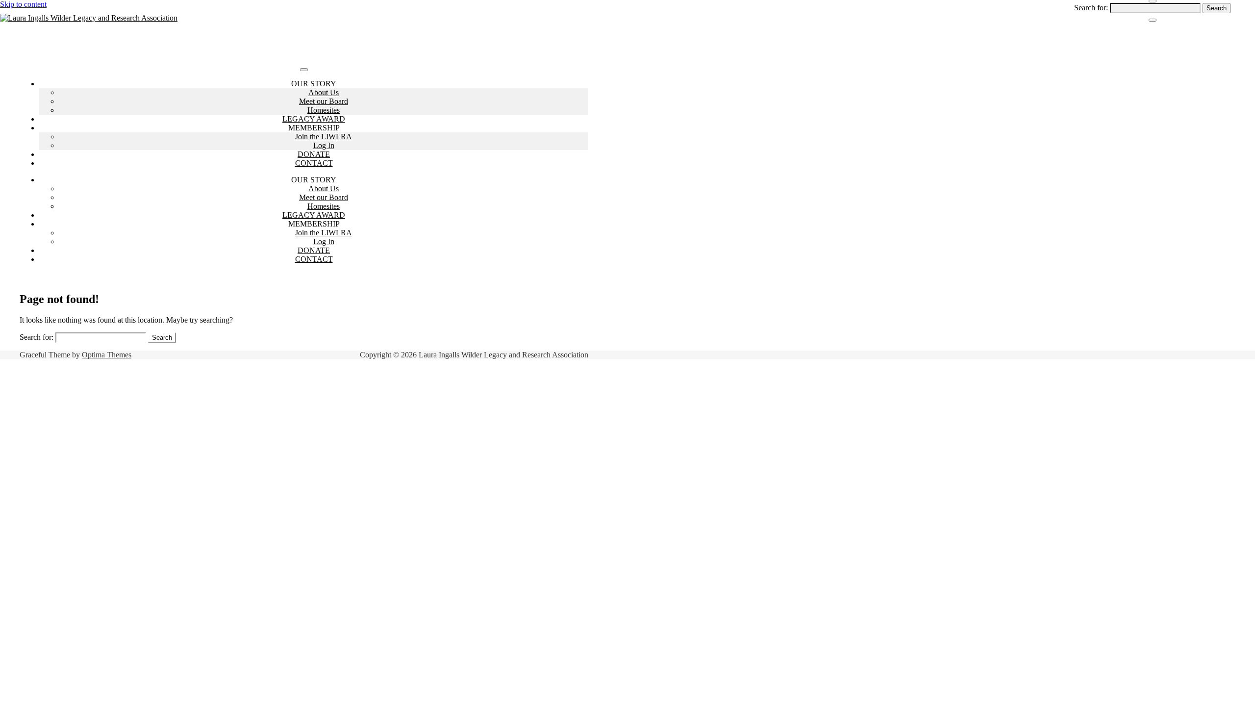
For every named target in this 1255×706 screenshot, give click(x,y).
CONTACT (314, 163)
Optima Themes (106, 355)
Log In (323, 145)
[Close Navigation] (1152, 20)
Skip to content (23, 4)
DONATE (314, 154)
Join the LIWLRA (323, 136)
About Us (323, 92)
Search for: (1091, 7)
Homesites (323, 110)
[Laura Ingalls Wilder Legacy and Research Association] (88, 18)
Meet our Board (323, 101)
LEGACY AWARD (313, 119)
